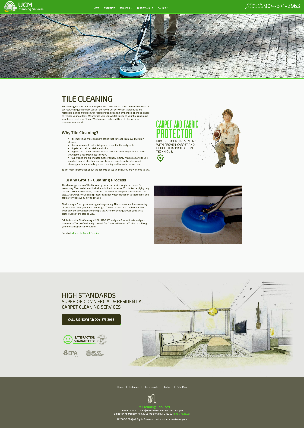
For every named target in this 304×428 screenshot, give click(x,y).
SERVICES (126, 8)
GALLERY (163, 8)
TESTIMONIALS (145, 8)
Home (120, 386)
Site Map (182, 386)
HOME (96, 8)
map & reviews (181, 413)
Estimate (134, 386)
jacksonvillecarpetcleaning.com (171, 419)
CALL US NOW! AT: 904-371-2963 (91, 319)
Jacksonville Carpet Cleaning (84, 233)
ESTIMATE (109, 8)
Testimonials (151, 386)
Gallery (168, 386)
